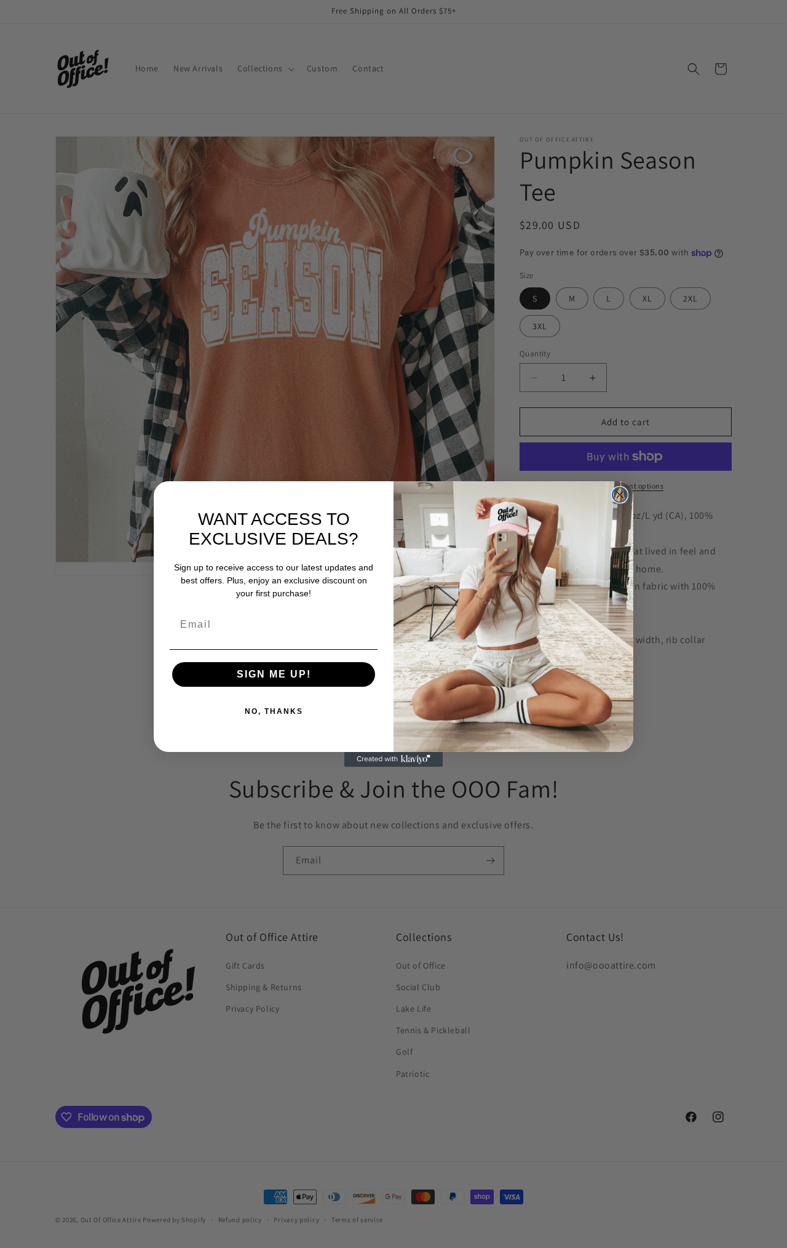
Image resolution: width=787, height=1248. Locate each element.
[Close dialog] (619, 494)
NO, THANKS (274, 711)
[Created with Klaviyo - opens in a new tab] (393, 759)
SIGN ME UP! (274, 674)
